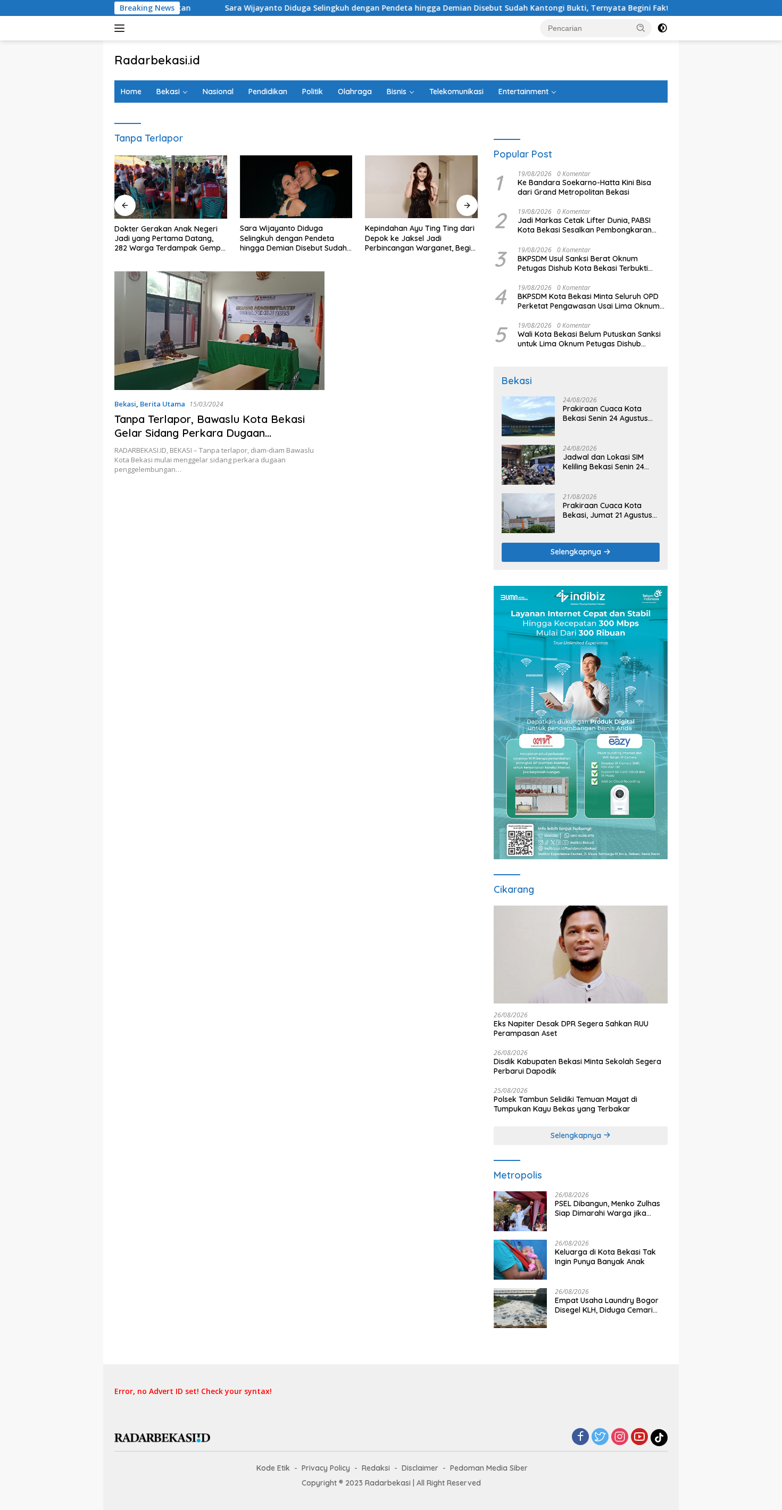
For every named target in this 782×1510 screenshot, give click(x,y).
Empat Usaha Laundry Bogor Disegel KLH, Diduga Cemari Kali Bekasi (607, 1305)
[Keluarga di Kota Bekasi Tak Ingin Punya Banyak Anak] (520, 1260)
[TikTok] (659, 1437)
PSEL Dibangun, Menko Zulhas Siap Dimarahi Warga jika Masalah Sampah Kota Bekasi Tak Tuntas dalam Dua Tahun (608, 1208)
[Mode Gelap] (662, 28)
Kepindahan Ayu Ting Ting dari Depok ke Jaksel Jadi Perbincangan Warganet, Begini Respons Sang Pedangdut (421, 238)
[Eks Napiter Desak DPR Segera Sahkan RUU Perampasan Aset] (581, 954)
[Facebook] (580, 1437)
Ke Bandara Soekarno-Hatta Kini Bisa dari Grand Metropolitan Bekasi (584, 187)
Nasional (218, 91)
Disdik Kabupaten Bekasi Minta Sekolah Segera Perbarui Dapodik (577, 1066)
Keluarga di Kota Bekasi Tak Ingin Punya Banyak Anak (605, 1256)
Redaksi (376, 1468)
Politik (312, 91)
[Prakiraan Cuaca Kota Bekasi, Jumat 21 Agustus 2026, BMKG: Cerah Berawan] (528, 513)
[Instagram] (619, 1437)
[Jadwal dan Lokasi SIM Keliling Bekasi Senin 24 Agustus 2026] (528, 465)
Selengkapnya (577, 552)
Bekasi (168, 91)
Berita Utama (162, 404)
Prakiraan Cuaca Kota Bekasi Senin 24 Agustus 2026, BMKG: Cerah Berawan (605, 413)
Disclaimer (420, 1468)
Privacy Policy (326, 1468)
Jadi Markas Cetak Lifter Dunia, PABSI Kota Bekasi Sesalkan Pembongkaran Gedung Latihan (585, 225)
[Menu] (121, 28)
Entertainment (523, 91)
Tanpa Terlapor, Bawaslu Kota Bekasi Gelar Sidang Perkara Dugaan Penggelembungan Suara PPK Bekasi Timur (209, 439)
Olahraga (355, 91)
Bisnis (396, 91)
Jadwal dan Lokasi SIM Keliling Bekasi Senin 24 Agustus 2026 (603, 461)
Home (131, 91)
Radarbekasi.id (157, 60)
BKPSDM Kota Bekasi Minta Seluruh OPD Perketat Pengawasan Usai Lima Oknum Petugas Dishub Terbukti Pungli (589, 301)
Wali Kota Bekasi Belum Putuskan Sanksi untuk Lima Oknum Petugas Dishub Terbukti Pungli (589, 339)
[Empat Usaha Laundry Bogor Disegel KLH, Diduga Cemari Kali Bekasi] (520, 1308)
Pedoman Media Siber (489, 1468)
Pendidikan (267, 91)
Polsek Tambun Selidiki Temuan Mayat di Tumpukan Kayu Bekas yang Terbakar (565, 1104)
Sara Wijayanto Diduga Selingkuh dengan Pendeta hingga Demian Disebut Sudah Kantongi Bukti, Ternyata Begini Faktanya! (389, 8)
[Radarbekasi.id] (162, 1437)
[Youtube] (639, 1437)
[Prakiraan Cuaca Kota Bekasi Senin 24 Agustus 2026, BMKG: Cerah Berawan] (528, 416)
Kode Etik (273, 1468)
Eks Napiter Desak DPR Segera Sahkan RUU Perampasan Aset (571, 1028)
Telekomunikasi (456, 91)
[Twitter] (600, 1437)
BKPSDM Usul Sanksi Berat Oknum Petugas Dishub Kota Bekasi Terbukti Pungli (583, 263)
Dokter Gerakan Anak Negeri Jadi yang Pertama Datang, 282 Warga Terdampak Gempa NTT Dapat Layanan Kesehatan (170, 238)
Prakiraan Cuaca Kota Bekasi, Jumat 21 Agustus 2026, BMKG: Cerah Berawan (607, 510)
